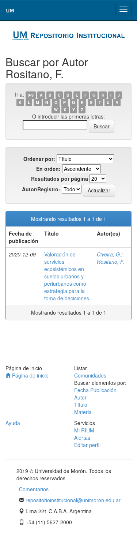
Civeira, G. (109, 254)
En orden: (48, 168)
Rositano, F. (110, 261)
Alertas (82, 437)
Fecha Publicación (95, 390)
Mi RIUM (84, 430)
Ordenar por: (39, 158)
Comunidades (90, 375)
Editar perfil (87, 444)
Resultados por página (59, 178)
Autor (80, 397)
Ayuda (12, 423)
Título (80, 404)
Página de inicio (30, 375)
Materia (83, 412)
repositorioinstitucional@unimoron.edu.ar (73, 500)
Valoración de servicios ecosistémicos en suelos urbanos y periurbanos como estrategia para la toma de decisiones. (67, 276)
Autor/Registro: (41, 189)
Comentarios (34, 489)
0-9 (31, 95)
